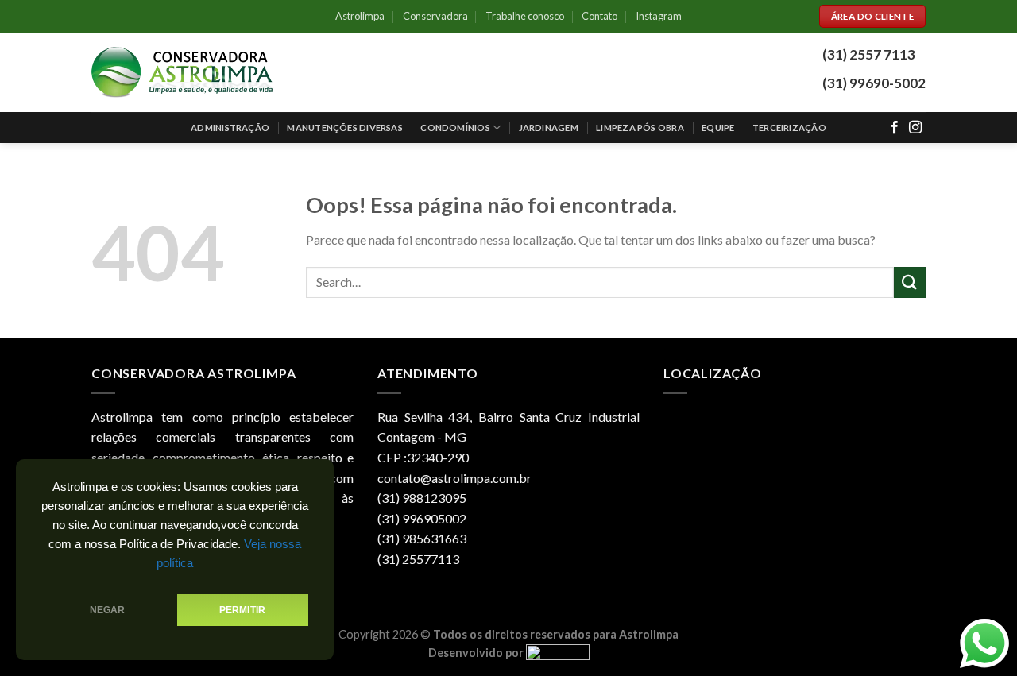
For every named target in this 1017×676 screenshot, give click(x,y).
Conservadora (435, 16)
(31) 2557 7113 (868, 54)
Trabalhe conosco (524, 16)
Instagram (659, 16)
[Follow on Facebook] (894, 128)
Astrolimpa (360, 16)
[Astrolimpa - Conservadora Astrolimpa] (183, 72)
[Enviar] (910, 282)
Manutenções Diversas (344, 127)
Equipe (718, 127)
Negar (108, 610)
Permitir (242, 610)
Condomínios (454, 127)
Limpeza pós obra (640, 127)
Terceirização (789, 127)
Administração (230, 127)
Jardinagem (548, 127)
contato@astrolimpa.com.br (454, 477)
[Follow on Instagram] (915, 128)
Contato (599, 16)
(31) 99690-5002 (874, 83)
